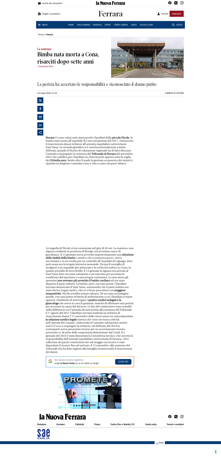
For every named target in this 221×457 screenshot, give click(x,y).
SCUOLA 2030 (146, 25)
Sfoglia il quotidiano (51, 14)
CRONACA (97, 25)
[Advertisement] (68, 116)
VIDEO (134, 25)
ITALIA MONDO (83, 25)
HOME (71, 25)
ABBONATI (176, 14)
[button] (90, 391)
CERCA (179, 25)
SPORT (108, 25)
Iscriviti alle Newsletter (52, 4)
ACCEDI (164, 14)
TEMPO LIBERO (121, 25)
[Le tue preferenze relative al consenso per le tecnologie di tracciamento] (216, 452)
